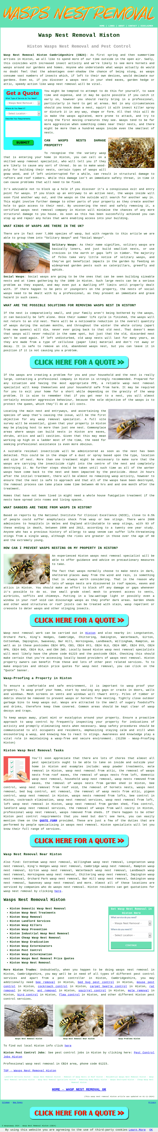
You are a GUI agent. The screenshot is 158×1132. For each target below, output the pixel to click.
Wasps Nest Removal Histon (34, 900)
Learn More (137, 1129)
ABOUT (121, 26)
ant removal (46, 990)
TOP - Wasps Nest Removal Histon (30, 1070)
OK (151, 1129)
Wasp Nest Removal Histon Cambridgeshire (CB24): (46, 55)
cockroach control (53, 986)
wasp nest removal (62, 84)
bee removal (45, 982)
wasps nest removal (125, 658)
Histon (90, 633)
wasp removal (28, 161)
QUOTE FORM (48, 820)
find (15, 862)
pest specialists (46, 762)
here (57, 891)
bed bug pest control (96, 982)
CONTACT (132, 26)
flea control (69, 994)
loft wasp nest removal (23, 804)
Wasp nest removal (19, 633)
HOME (102, 26)
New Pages (18, 1102)
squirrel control (92, 990)
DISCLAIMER (147, 26)
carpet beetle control (108, 986)
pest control (27, 816)
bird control (27, 994)
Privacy (152, 1102)
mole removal (138, 990)
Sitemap (6, 1102)
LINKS (111, 26)
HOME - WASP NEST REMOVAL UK (79, 1089)
